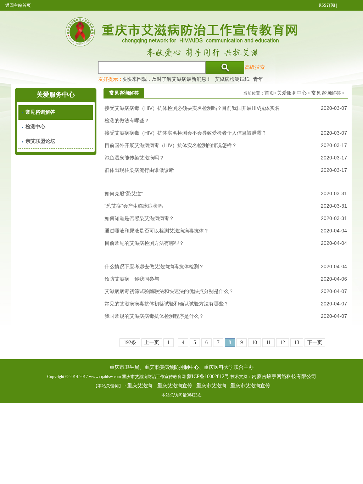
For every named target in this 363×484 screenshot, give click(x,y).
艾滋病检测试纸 (228, 79)
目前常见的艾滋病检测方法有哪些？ (144, 243)
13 (296, 342)
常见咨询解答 (40, 112)
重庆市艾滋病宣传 (250, 385)
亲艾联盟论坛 (40, 141)
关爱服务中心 (292, 93)
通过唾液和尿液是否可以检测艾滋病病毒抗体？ (157, 230)
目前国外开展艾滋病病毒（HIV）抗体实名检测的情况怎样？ (171, 145)
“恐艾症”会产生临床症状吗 (134, 206)
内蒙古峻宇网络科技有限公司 (284, 376)
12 (282, 342)
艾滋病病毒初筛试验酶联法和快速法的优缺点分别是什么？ (169, 291)
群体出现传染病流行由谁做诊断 (139, 170)
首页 (269, 93)
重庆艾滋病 (139, 385)
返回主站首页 (18, 5)
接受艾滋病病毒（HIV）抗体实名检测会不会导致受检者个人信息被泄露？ (186, 133)
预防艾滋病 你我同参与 (132, 279)
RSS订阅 (327, 5)
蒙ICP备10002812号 (208, 376)
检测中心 (35, 126)
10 (254, 342)
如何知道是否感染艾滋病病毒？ (139, 218)
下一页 (314, 342)
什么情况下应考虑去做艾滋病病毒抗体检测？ (154, 266)
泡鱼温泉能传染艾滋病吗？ (134, 158)
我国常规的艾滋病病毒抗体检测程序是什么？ (154, 316)
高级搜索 (255, 67)
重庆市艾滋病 (211, 385)
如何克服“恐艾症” (124, 193)
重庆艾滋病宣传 (174, 385)
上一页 (151, 342)
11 (268, 342)
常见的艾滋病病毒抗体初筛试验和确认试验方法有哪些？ (167, 303)
